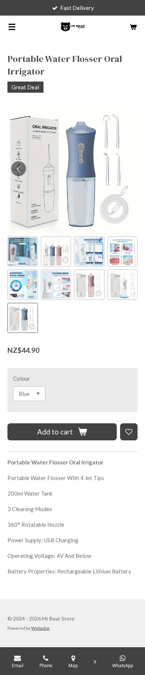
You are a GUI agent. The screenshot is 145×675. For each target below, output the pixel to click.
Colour (21, 378)
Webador (40, 628)
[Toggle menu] (12, 26)
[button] (22, 251)
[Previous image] (18, 168)
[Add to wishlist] (129, 432)
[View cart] (133, 26)
